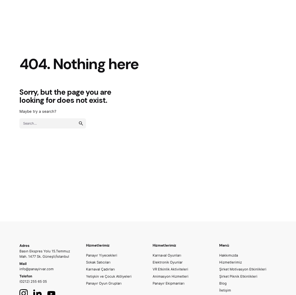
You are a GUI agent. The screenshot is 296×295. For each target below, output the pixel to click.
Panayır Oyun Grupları (104, 283)
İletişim (225, 290)
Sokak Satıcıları (98, 262)
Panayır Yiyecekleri (101, 255)
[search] (81, 123)
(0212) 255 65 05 (33, 281)
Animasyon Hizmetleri (170, 276)
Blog (223, 283)
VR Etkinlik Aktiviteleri (170, 269)
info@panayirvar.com (36, 269)
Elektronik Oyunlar (168, 262)
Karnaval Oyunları (167, 255)
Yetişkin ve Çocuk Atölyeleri (109, 276)
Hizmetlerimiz (230, 262)
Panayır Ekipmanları (169, 283)
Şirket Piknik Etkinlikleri (238, 276)
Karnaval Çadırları (100, 269)
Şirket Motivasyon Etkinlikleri (242, 269)
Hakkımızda (228, 255)
